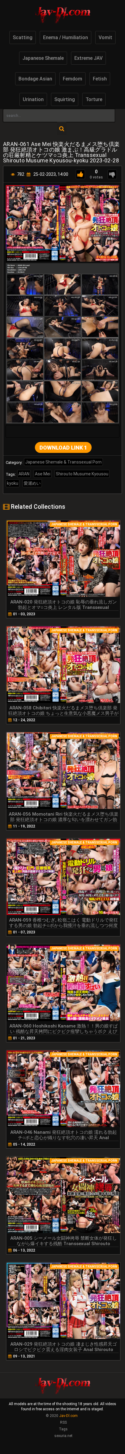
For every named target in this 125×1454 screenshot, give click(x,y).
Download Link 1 (63, 447)
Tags (63, 1429)
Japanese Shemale (43, 58)
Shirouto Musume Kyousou (82, 473)
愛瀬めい (32, 483)
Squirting (64, 99)
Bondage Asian (35, 79)
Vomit (105, 37)
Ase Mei (42, 473)
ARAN (24, 473)
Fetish (100, 79)
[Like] (80, 174)
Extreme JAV (88, 58)
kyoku (12, 483)
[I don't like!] (112, 174)
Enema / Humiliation (65, 37)
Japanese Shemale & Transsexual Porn (63, 462)
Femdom (72, 79)
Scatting (22, 37)
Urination (33, 99)
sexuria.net (63, 1436)
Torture (94, 99)
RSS (63, 1422)
